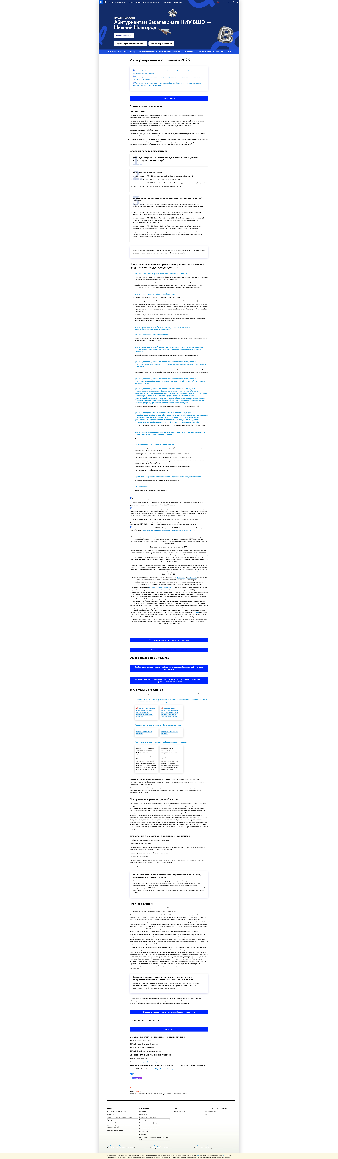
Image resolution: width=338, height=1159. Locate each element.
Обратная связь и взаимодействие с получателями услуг (153, 1138)
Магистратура (143, 1114)
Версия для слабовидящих (114, 1123)
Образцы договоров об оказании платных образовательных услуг (169, 1012)
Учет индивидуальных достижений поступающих (169, 640)
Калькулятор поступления (161, 43)
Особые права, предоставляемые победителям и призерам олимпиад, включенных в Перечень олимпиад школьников (169, 680)
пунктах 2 (153, 588)
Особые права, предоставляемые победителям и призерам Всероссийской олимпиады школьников (169, 668)
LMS (206, 1114)
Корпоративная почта (211, 1111)
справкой (158, 590)
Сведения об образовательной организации (119, 1117)
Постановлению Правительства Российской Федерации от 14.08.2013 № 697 (168, 530)
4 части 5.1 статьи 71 (165, 588)
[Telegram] (133, 1074)
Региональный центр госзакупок (148, 1129)
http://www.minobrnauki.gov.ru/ (115, 1146)
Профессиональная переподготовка (149, 1126)
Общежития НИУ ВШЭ (169, 1029)
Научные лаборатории (178, 1111)
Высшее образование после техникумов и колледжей (154, 1120)
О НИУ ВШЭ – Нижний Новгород (116, 1111)
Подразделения (111, 1120)
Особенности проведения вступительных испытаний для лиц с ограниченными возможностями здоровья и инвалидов (145, 712)
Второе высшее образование (147, 1117)
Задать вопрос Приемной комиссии (130, 43)
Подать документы (124, 35)
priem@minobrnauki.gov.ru (151, 1062)
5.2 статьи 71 (202, 572)
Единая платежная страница (115, 1130)
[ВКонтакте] (131, 1074)
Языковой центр (144, 1131)
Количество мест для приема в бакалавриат (169, 650)
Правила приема (169, 98)
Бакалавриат (142, 1111)
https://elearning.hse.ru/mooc (202, 1146)
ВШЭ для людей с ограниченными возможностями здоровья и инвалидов (121, 1126)
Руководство (110, 1114)
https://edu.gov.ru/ (155, 1146)
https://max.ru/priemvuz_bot (165, 1069)
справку (196, 612)
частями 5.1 (191, 572)
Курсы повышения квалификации (148, 1123)
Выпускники (142, 1134)
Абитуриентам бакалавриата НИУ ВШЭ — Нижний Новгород (162, 24)
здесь (198, 1155)
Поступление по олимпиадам (170, 52)
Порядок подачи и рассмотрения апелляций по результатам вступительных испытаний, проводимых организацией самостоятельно (170, 712)
